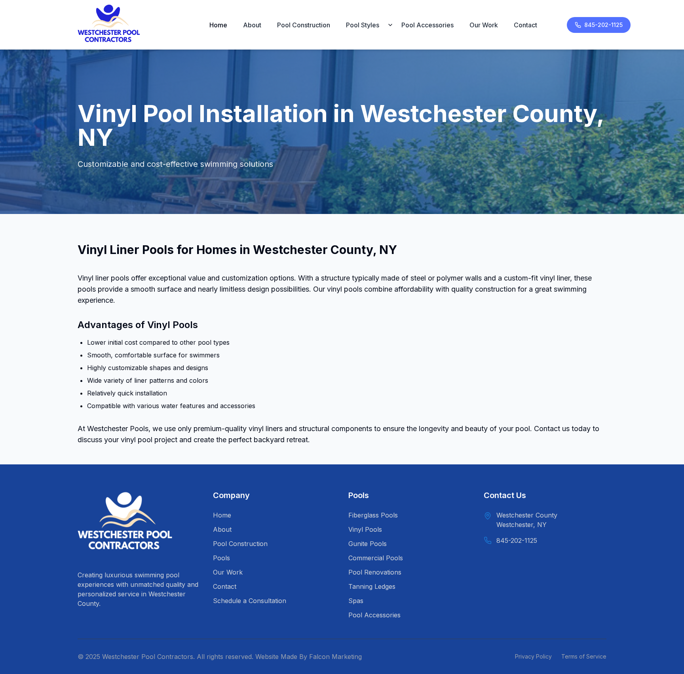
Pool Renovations (374, 572)
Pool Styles (362, 25)
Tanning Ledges (371, 586)
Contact (525, 25)
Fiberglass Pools (373, 515)
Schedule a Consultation (249, 601)
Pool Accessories (427, 25)
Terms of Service (583, 656)
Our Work (483, 25)
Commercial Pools (375, 558)
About (252, 25)
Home (218, 25)
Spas (355, 601)
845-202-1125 (603, 24)
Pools (221, 558)
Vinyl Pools (365, 529)
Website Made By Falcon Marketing (308, 657)
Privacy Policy (533, 656)
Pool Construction (303, 25)
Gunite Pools (367, 544)
